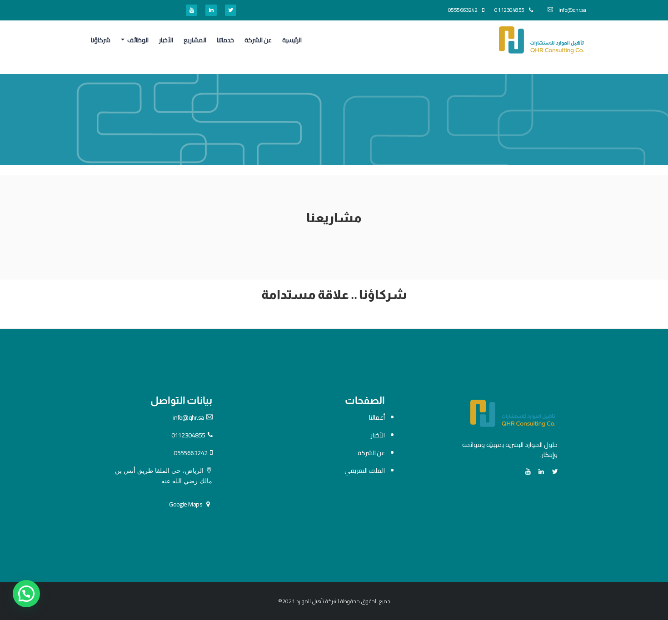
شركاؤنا (100, 40)
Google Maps (185, 504)
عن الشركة (258, 40)
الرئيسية (292, 40)
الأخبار (166, 40)
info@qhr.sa (572, 10)
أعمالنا (377, 417)
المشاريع (195, 40)
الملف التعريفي (364, 471)
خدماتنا (225, 40)
